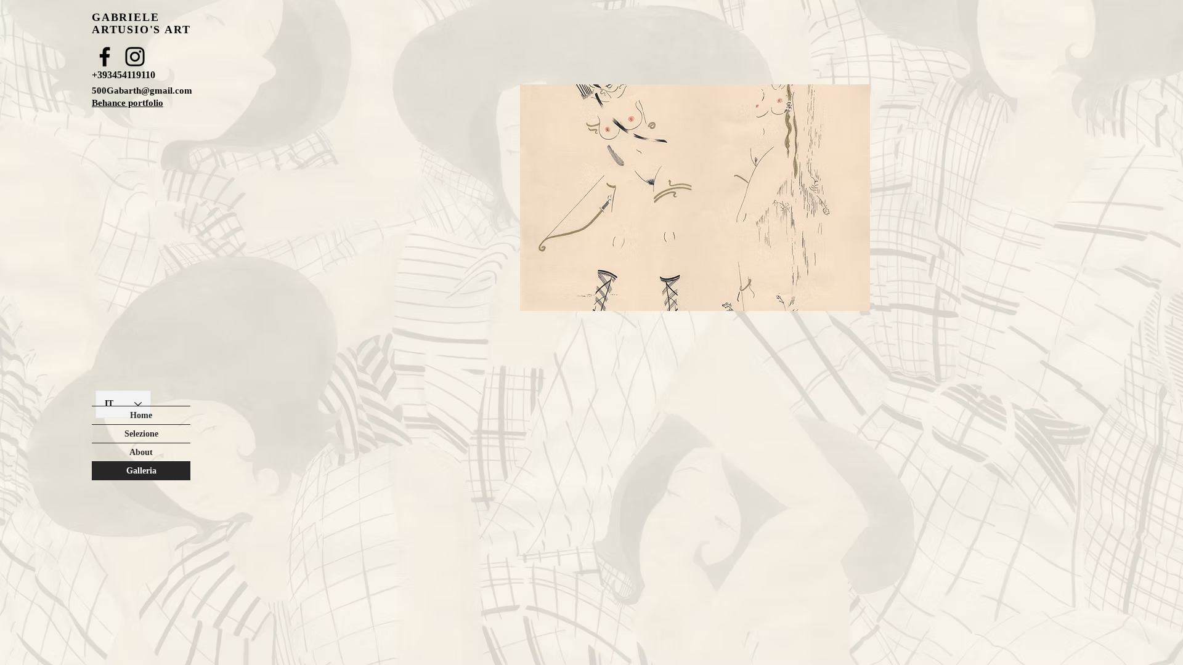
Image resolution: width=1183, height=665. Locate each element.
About (141, 452)
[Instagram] (135, 57)
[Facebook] (105, 57)
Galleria (141, 470)
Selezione (141, 433)
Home (141, 415)
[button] (695, 197)
